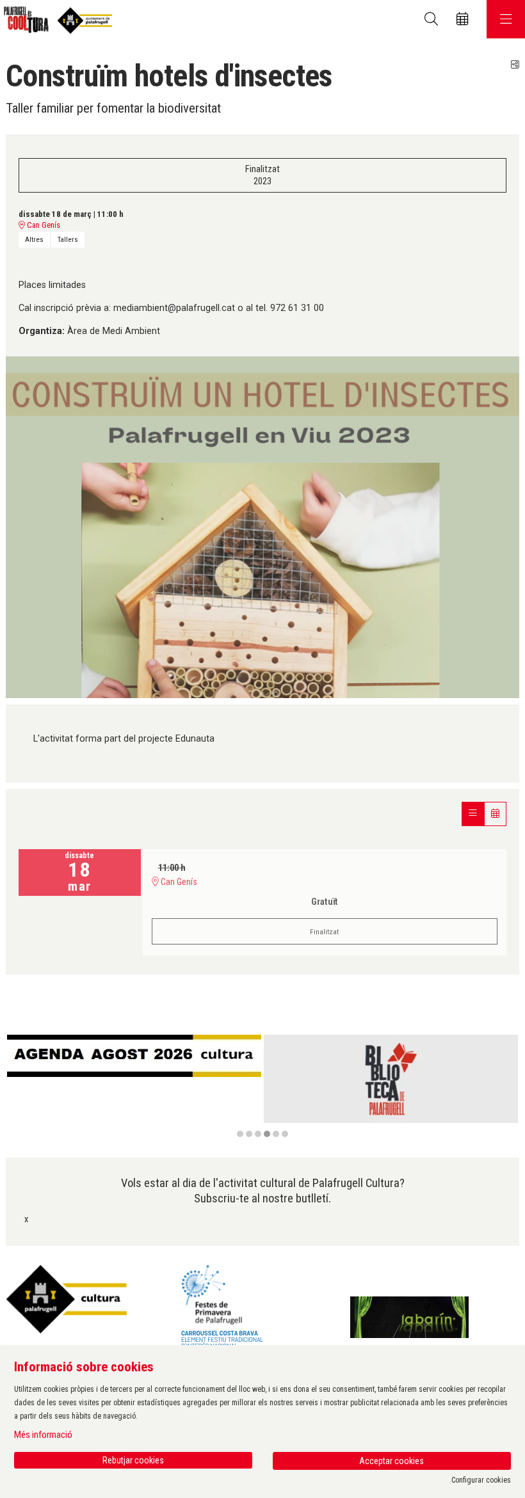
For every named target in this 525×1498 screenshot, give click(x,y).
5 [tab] (276, 1134)
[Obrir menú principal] (506, 19)
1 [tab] (240, 1134)
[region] (262, 1087)
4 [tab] (267, 1134)
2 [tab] (249, 1134)
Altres (34, 239)
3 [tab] (258, 1134)
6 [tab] (285, 1134)
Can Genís (42, 225)
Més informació (43, 1434)
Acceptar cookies (391, 1461)
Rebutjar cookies (133, 1460)
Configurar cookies (481, 1480)
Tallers (68, 239)
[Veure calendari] (495, 813)
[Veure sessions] (473, 813)
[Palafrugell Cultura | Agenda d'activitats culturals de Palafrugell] (56, 19)
